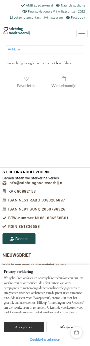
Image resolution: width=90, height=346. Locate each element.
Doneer (21, 238)
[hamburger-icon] (82, 33)
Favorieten (26, 85)
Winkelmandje (64, 85)
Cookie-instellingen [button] (45, 339)
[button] (76, 332)
